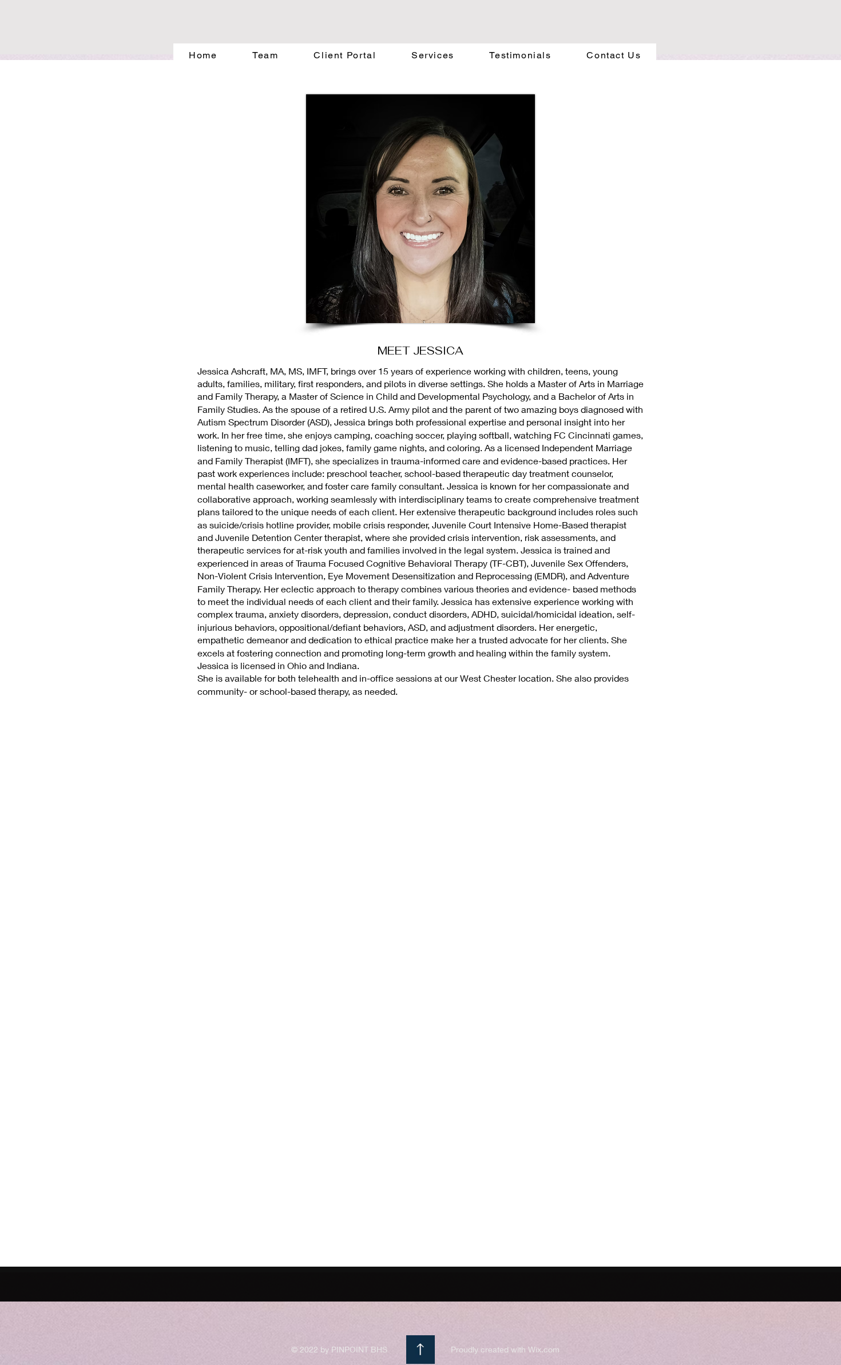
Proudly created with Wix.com (505, 1349)
